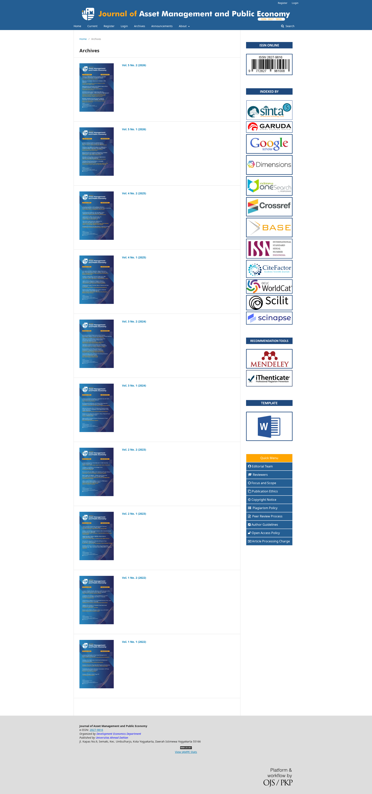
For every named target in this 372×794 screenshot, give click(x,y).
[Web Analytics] (186, 748)
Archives (139, 26)
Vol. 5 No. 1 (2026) (134, 129)
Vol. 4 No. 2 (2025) (134, 193)
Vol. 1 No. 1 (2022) (134, 642)
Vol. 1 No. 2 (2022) (134, 578)
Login (124, 26)
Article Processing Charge (271, 541)
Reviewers (260, 474)
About (183, 26)
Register (109, 26)
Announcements (162, 26)
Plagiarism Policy (264, 508)
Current (92, 26)
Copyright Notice (263, 499)
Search (289, 26)
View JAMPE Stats (186, 752)
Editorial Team (262, 466)
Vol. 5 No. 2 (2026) (134, 65)
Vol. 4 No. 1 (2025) (134, 257)
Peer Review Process (266, 516)
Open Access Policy (266, 533)
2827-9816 (96, 730)
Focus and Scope (263, 483)
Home (77, 26)
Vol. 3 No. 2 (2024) (134, 321)
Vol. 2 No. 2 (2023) (134, 449)
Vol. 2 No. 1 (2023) (134, 513)
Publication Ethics (265, 491)
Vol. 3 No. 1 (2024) (134, 385)
